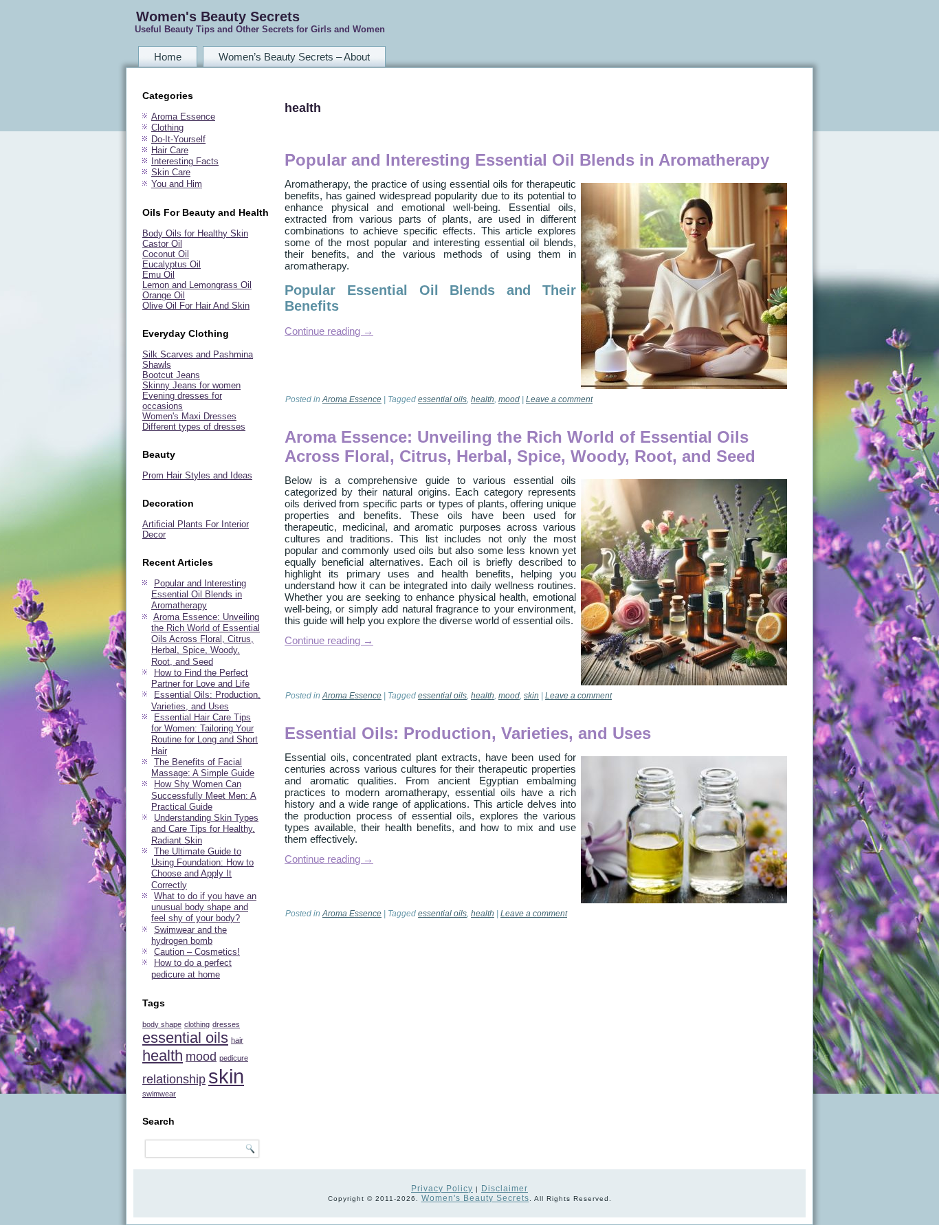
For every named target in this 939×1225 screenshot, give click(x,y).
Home (167, 57)
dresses (226, 1024)
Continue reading (329, 331)
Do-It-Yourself (178, 139)
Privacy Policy (442, 1188)
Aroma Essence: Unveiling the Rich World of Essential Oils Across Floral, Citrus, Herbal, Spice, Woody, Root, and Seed (205, 639)
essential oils (185, 1037)
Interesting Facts (185, 161)
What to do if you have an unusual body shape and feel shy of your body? (203, 907)
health (162, 1055)
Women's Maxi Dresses (189, 416)
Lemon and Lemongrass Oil (197, 285)
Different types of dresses (193, 426)
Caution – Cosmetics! (197, 952)
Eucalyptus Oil (171, 264)
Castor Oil (162, 244)
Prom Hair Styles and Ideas (197, 475)
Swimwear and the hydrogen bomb (189, 935)
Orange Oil (163, 295)
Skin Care (170, 172)
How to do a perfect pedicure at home (191, 968)
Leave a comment (559, 399)
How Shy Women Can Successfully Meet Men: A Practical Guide (203, 795)
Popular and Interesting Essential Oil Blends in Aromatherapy (198, 594)
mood (201, 1056)
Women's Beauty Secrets (218, 16)
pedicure (233, 1058)
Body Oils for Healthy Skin (195, 233)
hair (237, 1040)
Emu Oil (158, 274)
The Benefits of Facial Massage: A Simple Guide (202, 767)
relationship (174, 1079)
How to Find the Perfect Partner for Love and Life (200, 678)
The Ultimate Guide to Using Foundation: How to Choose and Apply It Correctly (202, 868)
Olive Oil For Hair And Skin (196, 305)
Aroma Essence (183, 116)
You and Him (176, 184)
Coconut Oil (165, 254)
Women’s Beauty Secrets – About (294, 57)
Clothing (167, 127)
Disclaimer (504, 1188)
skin (226, 1076)
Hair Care (169, 150)
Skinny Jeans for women (191, 385)
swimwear (159, 1094)
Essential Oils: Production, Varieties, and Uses (206, 700)
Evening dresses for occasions (182, 400)
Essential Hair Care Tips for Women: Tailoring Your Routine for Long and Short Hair (204, 734)
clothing (197, 1024)
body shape (161, 1024)
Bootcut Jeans (171, 375)
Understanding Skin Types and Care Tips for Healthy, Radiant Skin (204, 829)
